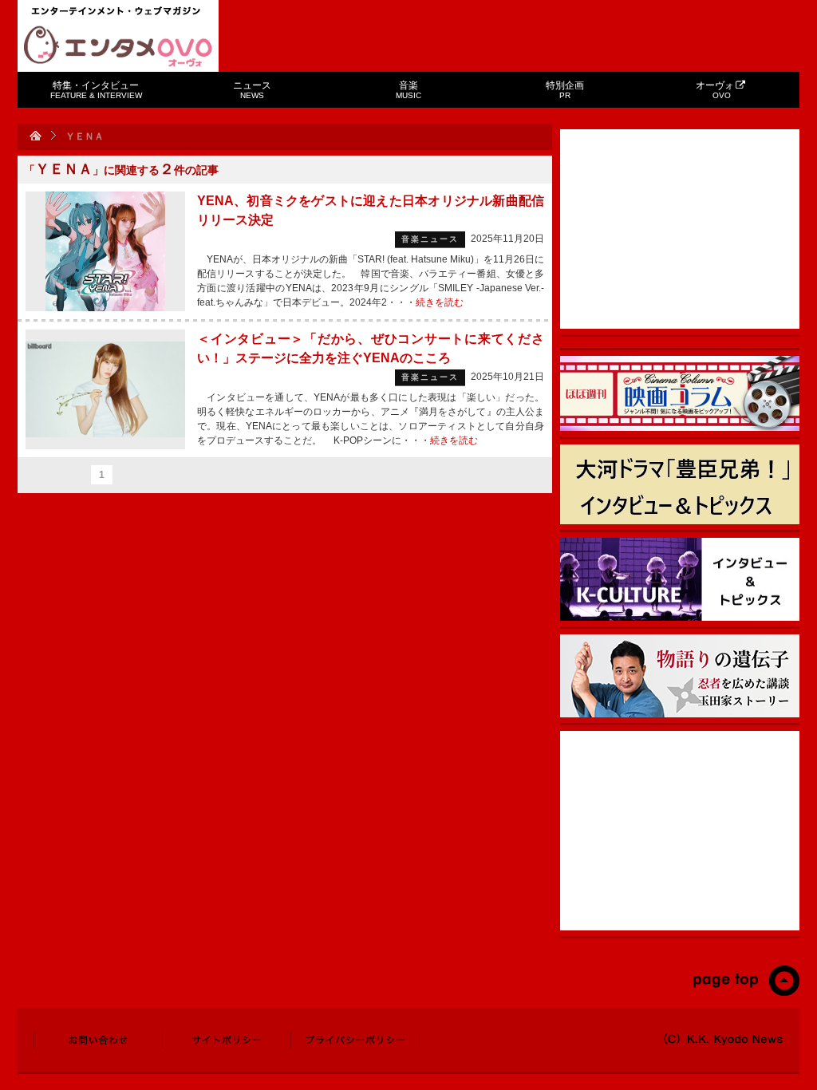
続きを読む (440, 302)
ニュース (252, 90)
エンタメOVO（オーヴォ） (118, 46)
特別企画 (565, 90)
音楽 (408, 90)
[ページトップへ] (745, 992)
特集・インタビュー (96, 90)
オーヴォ (715, 90)
